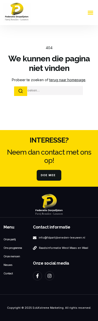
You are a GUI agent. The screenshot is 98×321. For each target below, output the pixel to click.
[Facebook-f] (37, 275)
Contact (8, 273)
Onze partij (10, 239)
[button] (90, 12)
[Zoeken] (20, 91)
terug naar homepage (67, 80)
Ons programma (13, 248)
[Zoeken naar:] (49, 90)
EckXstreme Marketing (48, 307)
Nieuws (8, 265)
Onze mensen (12, 256)
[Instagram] (49, 275)
